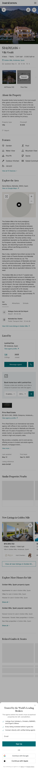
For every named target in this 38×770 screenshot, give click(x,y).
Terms (22, 766)
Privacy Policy (30, 766)
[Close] (35, 705)
